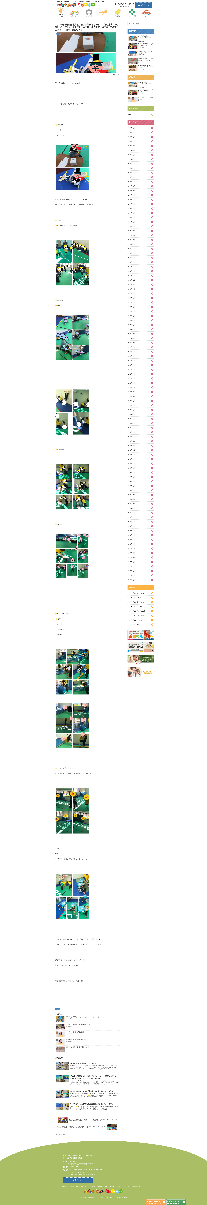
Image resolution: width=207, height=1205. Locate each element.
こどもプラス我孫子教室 (136, 602)
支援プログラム (79, 1186)
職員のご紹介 (100, 1186)
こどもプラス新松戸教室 (136, 593)
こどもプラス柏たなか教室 (136, 615)
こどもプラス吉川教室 (135, 624)
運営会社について (137, 1186)
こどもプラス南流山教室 (136, 620)
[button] (152, 24)
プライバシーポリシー (125, 1186)
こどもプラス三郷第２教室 (136, 611)
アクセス (116, 1186)
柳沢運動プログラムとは (68, 1186)
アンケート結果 (109, 1186)
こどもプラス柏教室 (134, 598)
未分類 (58, 1009)
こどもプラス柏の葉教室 (136, 607)
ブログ (93, 1186)
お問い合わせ (145, 5)
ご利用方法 (87, 1186)
